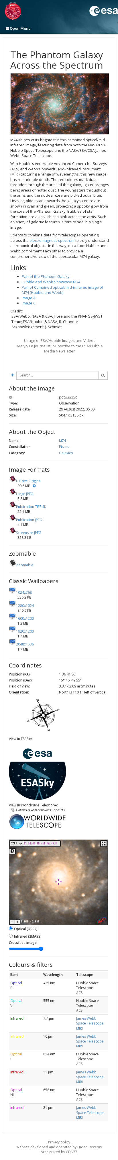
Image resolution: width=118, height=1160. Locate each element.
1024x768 (24, 592)
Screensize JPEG (28, 532)
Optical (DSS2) (26, 928)
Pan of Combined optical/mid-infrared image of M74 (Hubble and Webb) (62, 290)
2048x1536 (25, 644)
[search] (103, 375)
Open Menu (20, 28)
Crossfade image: (23, 942)
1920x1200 (25, 631)
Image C (29, 303)
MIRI (79, 1028)
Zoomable (24, 565)
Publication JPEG (29, 519)
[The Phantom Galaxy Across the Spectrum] (60, 103)
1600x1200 (25, 618)
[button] (34, 485)
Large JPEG (24, 493)
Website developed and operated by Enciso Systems (59, 1147)
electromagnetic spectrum (52, 240)
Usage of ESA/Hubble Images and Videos (59, 340)
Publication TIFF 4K (31, 506)
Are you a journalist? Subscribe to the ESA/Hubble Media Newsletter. (60, 348)
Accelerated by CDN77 (59, 1151)
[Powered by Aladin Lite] (101, 920)
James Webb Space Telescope (90, 1021)
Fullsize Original (29, 481)
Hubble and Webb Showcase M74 (51, 281)
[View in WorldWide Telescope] (37, 828)
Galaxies (66, 453)
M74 (62, 440)
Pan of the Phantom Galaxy (46, 276)
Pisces (64, 446)
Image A (29, 297)
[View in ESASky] (37, 798)
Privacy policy (59, 1142)
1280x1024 (25, 605)
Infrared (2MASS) (28, 936)
